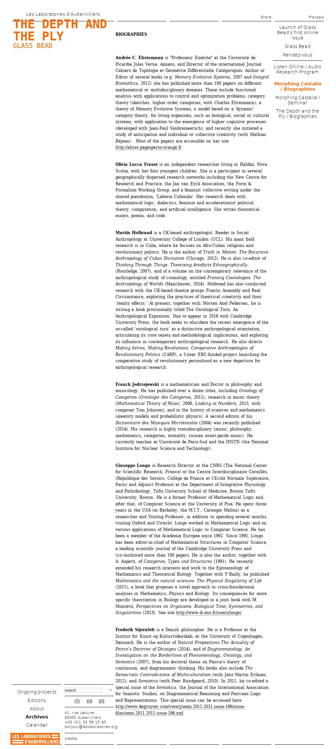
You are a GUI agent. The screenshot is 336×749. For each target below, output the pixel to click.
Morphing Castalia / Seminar (297, 100)
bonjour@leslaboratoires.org (91, 727)
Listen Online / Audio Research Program (298, 69)
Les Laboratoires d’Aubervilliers (63, 14)
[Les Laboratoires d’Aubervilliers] (35, 743)
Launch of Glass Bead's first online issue (297, 32)
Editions (37, 700)
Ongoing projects (36, 691)
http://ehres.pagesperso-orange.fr (149, 147)
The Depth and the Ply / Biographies (297, 113)
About (37, 708)
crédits (71, 739)
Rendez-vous (297, 54)
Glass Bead (32, 46)
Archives (37, 716)
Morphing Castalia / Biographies (297, 86)
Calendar (37, 725)
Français (316, 17)
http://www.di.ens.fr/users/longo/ (209, 612)
